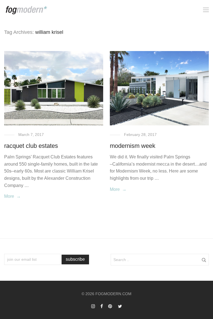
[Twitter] (120, 306)
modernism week (132, 145)
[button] (204, 259)
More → (12, 196)
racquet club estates (31, 145)
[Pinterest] (110, 306)
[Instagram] (93, 306)
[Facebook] (101, 306)
